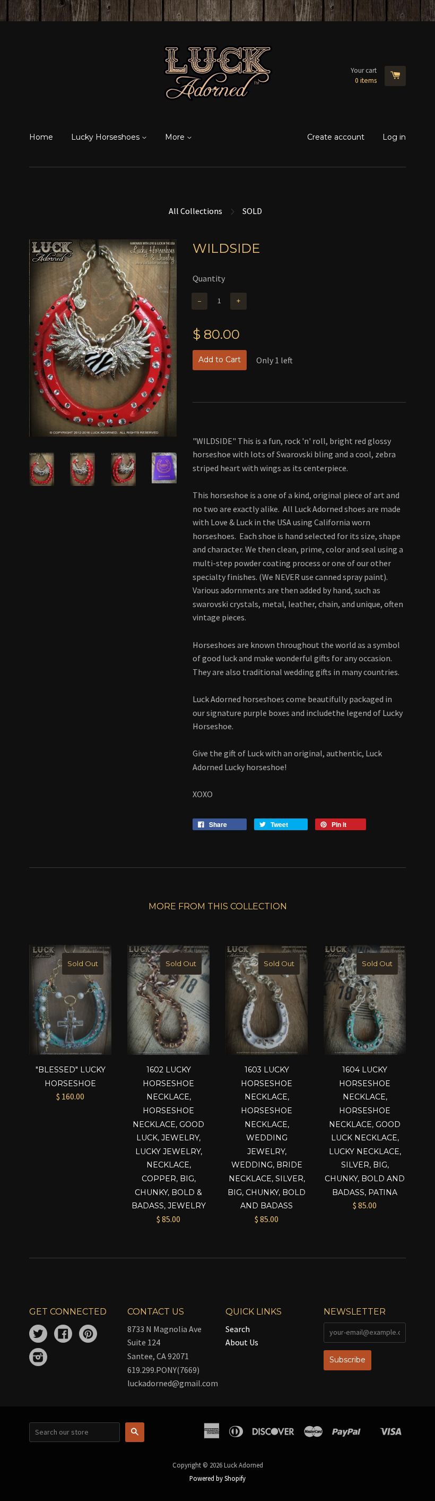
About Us (241, 1342)
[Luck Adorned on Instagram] (38, 1358)
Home (41, 137)
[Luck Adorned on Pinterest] (88, 1334)
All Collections (195, 211)
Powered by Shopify (217, 1478)
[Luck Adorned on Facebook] (63, 1334)
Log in (394, 137)
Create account (335, 137)
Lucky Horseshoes (106, 137)
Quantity (209, 278)
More (176, 137)
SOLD (252, 211)
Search (237, 1329)
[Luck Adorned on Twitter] (38, 1334)
